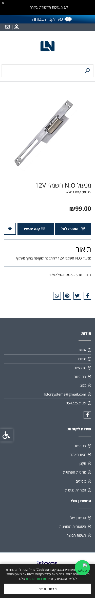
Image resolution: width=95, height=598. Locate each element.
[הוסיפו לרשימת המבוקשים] (10, 229)
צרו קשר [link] (80, 376)
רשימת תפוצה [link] (76, 535)
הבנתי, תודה (48, 589)
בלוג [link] (83, 385)
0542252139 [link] (76, 403)
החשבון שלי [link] (78, 517)
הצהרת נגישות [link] (75, 490)
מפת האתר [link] (78, 454)
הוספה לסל (70, 228)
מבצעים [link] (80, 367)
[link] (16, 27)
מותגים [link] (81, 358)
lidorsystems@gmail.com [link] (65, 394)
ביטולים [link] (81, 481)
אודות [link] (82, 350)
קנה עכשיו (32, 228)
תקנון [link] (82, 463)
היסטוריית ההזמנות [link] (72, 526)
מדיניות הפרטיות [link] (36, 579)
